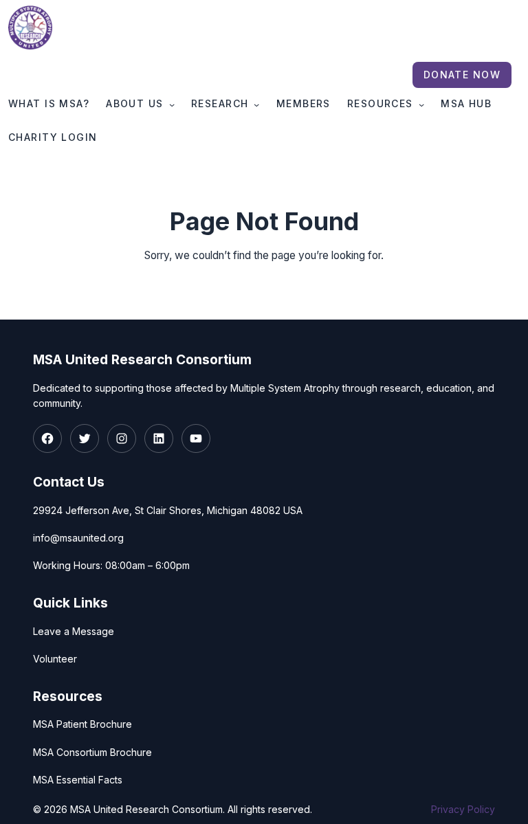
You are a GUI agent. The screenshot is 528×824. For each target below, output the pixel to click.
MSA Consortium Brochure (92, 752)
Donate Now (462, 74)
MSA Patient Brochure (82, 724)
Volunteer (55, 659)
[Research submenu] (256, 104)
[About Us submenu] (172, 104)
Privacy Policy (463, 809)
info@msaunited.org (78, 538)
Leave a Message (73, 631)
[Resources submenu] (421, 104)
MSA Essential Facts (77, 780)
